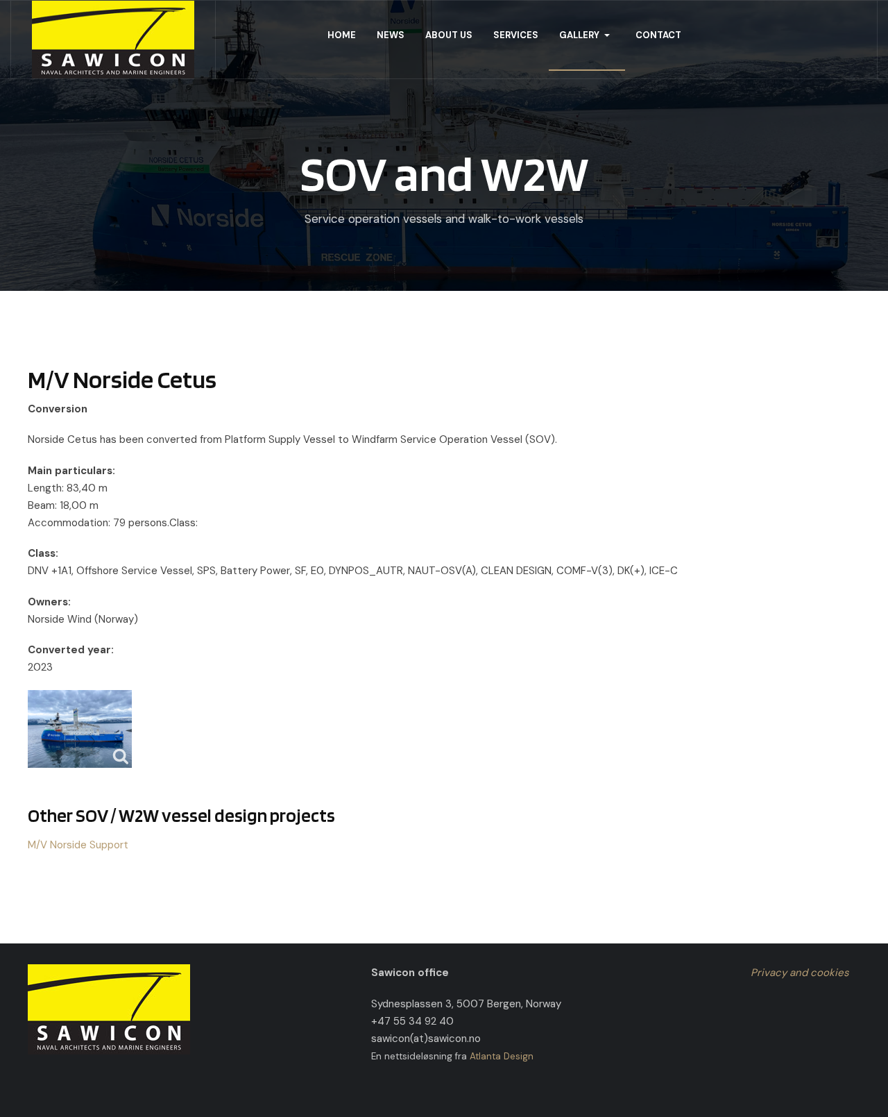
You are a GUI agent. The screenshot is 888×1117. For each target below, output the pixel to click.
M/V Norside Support (78, 845)
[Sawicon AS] (113, 39)
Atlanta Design (501, 1056)
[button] (587, 35)
